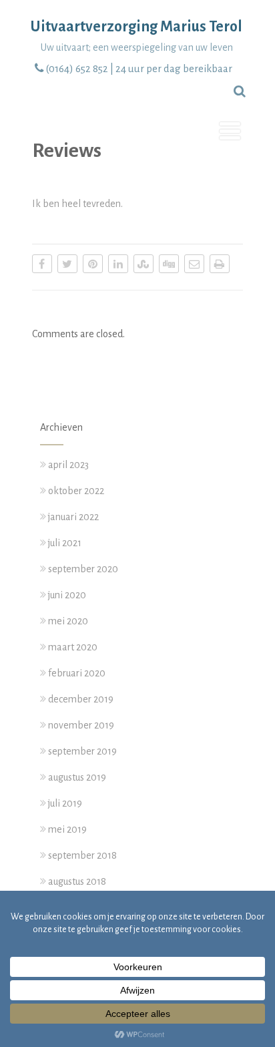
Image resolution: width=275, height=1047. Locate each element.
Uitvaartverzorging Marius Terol (136, 27)
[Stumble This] (143, 263)
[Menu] (230, 132)
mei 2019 (67, 829)
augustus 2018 (77, 881)
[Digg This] (169, 263)
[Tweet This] (67, 263)
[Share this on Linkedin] (118, 263)
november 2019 (81, 725)
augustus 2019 (77, 777)
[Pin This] (93, 263)
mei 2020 (68, 621)
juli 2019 (65, 803)
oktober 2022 (76, 490)
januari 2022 (73, 516)
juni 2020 (67, 595)
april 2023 (68, 464)
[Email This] (194, 263)
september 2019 (82, 751)
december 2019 (80, 699)
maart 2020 (72, 647)
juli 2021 (64, 543)
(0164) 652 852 (76, 68)
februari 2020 (76, 673)
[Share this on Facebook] (42, 263)
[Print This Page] (220, 263)
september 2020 (83, 569)
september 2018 (82, 855)
